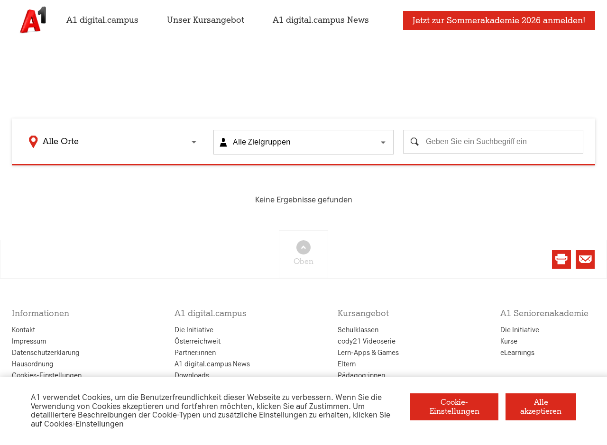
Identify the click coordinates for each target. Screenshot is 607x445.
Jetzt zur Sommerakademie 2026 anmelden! (499, 20)
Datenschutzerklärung (207, 128)
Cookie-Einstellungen (454, 406)
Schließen (151, 331)
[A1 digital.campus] (32, 20)
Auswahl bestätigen (355, 331)
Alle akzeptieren (540, 406)
